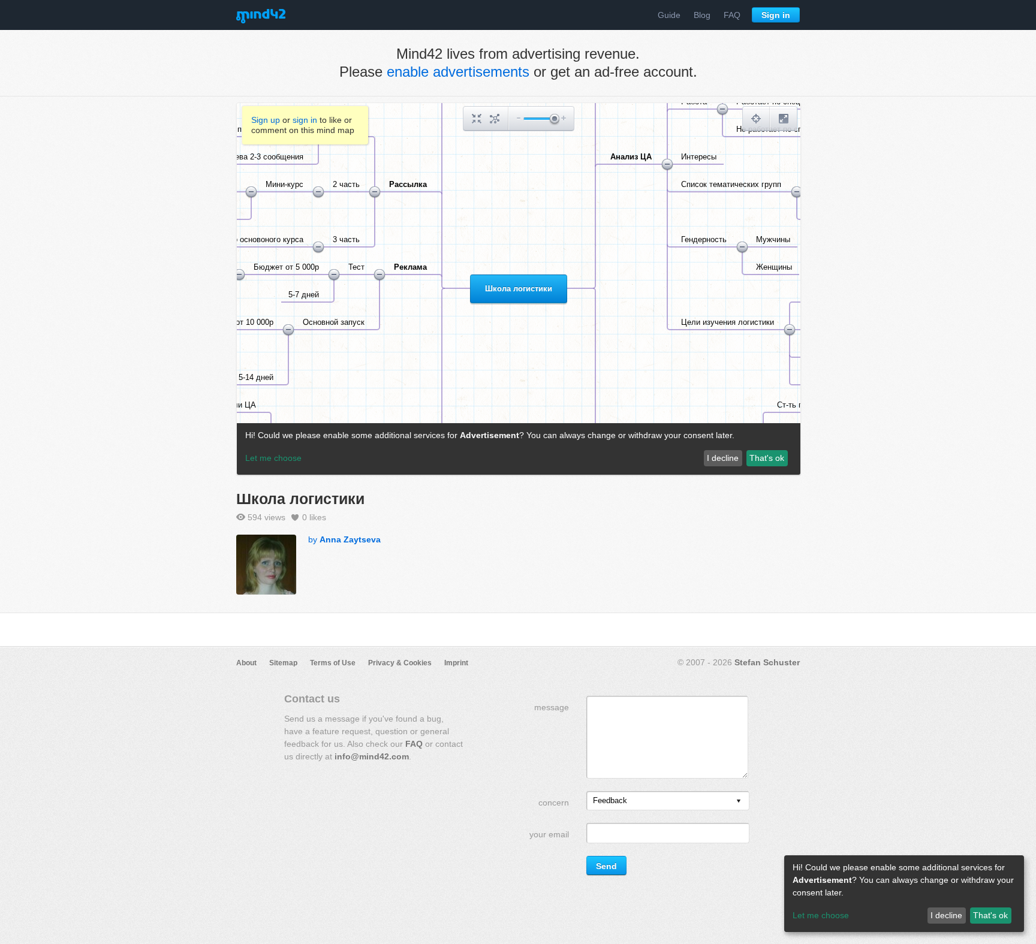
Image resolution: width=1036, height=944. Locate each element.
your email (549, 834)
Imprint (456, 663)
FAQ (732, 15)
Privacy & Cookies (400, 663)
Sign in (775, 15)
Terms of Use (333, 663)
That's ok (990, 915)
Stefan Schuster (767, 662)
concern (553, 802)
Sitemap (283, 663)
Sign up (265, 120)
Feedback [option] (610, 800)
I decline (946, 915)
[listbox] (667, 800)
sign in (305, 120)
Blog (702, 15)
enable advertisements (458, 72)
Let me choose (821, 915)
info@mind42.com (372, 756)
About (246, 663)
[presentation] (739, 802)
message (551, 707)
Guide (669, 15)
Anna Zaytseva (350, 539)
